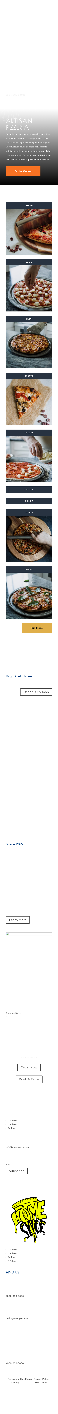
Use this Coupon (36, 692)
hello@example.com (17, 1318)
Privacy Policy (41, 1379)
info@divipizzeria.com (18, 1147)
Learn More (17, 920)
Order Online (23, 171)
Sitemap (15, 1382)
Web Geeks (41, 1382)
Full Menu (37, 628)
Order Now (29, 1067)
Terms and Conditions (20, 1379)
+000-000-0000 (15, 1296)
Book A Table (29, 1079)
